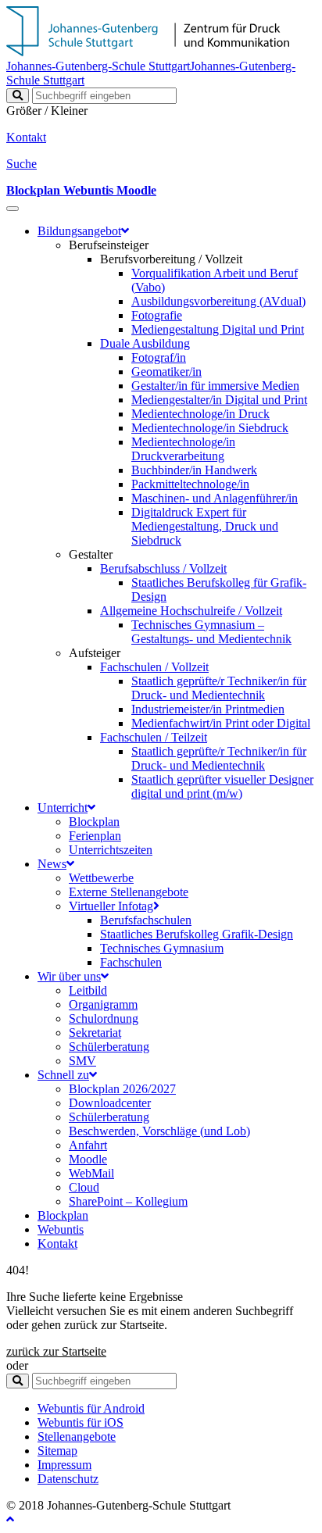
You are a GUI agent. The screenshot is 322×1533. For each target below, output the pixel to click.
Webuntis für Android (91, 1408)
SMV (82, 1060)
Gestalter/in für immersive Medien (215, 385)
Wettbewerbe (101, 877)
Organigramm (103, 1004)
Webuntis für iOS (80, 1422)
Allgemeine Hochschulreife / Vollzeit (191, 610)
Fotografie (156, 315)
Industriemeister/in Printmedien (207, 709)
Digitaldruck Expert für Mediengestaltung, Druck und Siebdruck (204, 526)
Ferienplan (95, 835)
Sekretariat (95, 1032)
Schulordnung (103, 1018)
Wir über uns (69, 976)
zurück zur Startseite (56, 1351)
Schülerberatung (109, 1046)
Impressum (64, 1464)
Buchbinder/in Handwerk (194, 470)
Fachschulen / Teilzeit (153, 737)
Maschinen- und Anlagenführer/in (214, 498)
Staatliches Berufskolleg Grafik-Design (196, 934)
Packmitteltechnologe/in (190, 484)
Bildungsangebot (79, 231)
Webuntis (61, 1229)
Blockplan (94, 821)
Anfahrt (88, 1145)
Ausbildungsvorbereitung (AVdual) (218, 301)
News (52, 863)
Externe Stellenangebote (128, 892)
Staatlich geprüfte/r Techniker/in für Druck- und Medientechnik (218, 688)
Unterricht (63, 807)
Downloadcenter (110, 1103)
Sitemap (57, 1450)
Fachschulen (131, 962)
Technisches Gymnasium (162, 948)
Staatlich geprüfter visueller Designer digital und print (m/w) (222, 786)
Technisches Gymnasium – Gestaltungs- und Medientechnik (211, 631)
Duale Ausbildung (145, 343)
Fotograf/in (158, 357)
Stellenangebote (77, 1436)
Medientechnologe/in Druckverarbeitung (183, 449)
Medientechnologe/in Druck (200, 413)
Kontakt (57, 1243)
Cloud (84, 1187)
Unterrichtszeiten (110, 849)
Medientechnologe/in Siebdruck (209, 427)
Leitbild (88, 990)
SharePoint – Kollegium (128, 1201)
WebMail (91, 1173)
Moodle (88, 1159)
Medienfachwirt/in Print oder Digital (220, 723)
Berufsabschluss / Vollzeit (163, 568)
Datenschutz (68, 1478)
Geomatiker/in (166, 371)
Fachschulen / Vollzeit (154, 667)
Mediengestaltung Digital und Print (217, 329)
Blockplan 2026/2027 (122, 1088)
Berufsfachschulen (145, 920)
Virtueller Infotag (111, 906)
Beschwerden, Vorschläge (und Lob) (159, 1131)
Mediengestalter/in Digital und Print (219, 399)
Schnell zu (63, 1074)
